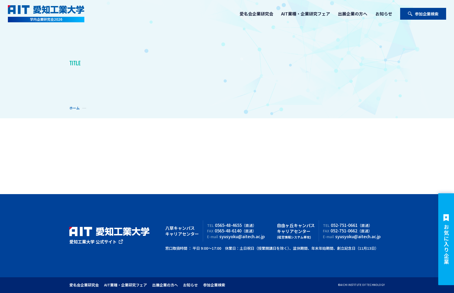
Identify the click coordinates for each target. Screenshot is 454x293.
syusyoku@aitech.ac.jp (242, 236)
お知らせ (383, 13)
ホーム (74, 108)
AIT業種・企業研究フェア (305, 13)
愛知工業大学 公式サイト (93, 241)
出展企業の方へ (352, 13)
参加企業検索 (426, 14)
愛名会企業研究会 (256, 13)
